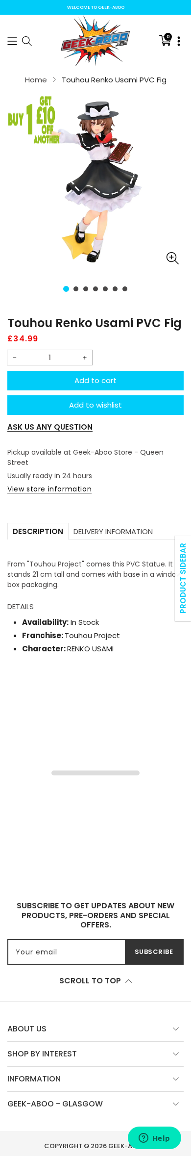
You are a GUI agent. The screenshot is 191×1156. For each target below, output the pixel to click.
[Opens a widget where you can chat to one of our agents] (154, 1139)
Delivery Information (113, 531)
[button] (12, 40)
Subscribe (154, 951)
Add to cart (95, 380)
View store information (49, 489)
